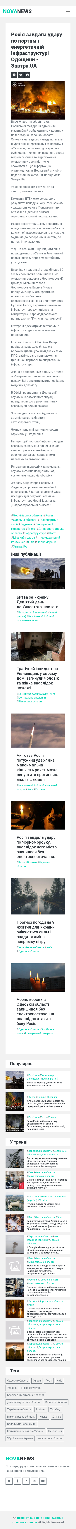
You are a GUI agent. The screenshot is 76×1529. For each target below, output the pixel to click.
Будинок (27, 524)
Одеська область (25, 520)
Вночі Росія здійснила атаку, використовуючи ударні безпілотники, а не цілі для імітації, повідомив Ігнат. (46, 1125)
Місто (32, 529)
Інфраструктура (35, 533)
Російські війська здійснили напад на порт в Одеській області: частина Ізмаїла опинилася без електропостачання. (46, 1291)
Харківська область (19, 1409)
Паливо (41, 1097)
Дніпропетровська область (24, 1402)
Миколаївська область (41, 1176)
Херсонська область (40, 1150)
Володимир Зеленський (32, 612)
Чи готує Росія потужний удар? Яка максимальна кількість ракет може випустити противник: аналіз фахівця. (37, 767)
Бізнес (60, 1217)
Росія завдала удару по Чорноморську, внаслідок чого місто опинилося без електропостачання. (37, 847)
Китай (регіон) (50, 1078)
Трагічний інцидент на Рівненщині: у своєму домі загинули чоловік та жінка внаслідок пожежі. (38, 678)
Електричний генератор (39, 1033)
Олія (31, 542)
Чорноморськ (46, 542)
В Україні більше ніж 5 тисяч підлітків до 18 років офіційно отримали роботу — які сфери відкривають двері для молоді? (47, 1184)
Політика (33, 1075)
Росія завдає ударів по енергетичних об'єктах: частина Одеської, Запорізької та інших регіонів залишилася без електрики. (47, 1162)
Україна (43, 1200)
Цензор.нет (55, 1431)
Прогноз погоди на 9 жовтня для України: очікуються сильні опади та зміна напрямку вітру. (36, 932)
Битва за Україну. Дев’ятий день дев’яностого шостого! (38, 602)
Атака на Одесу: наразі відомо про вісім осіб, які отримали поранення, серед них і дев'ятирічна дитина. (46, 1104)
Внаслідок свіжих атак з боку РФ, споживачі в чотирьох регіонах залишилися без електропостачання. (47, 1357)
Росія (49, 515)
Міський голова (24, 537)
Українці (32, 1301)
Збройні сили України (20, 1438)
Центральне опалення (32, 697)
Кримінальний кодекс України (25, 1431)
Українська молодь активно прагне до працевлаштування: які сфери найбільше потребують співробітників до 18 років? (46, 1269)
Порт (52, 533)
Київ (30, 789)
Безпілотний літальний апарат (25, 1395)
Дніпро (56, 1416)
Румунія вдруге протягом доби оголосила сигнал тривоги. (43, 1205)
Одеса (31, 1097)
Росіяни (40, 789)
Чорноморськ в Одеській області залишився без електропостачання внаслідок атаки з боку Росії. (35, 1011)
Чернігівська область (28, 515)
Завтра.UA (20, 546)
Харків (44, 1416)
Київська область (56, 1402)
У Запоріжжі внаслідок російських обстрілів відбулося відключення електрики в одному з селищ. (45, 1250)
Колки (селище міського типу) (36, 693)
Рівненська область (30, 701)
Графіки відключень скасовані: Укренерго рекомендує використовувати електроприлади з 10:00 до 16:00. (46, 1312)
